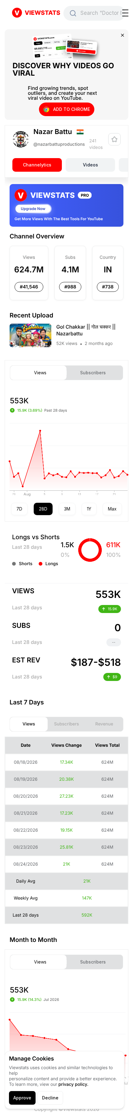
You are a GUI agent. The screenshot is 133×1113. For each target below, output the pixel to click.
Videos (90, 165)
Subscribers (93, 373)
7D (19, 508)
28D (43, 508)
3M (67, 508)
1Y (89, 508)
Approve (22, 1097)
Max (112, 508)
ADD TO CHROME (71, 109)
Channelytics (37, 165)
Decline (50, 1097)
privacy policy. (73, 1084)
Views (40, 373)
